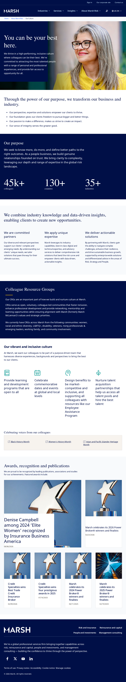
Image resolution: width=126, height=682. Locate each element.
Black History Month (20, 441)
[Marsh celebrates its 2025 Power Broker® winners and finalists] (109, 566)
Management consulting (110, 632)
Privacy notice (23, 668)
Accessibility (35, 668)
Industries (43, 10)
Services (58, 10)
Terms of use (10, 668)
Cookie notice (48, 668)
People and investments (84, 632)
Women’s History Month (59, 441)
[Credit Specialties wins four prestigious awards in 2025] (48, 566)
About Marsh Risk (89, 10)
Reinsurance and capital (111, 627)
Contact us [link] (119, 2)
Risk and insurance (87, 627)
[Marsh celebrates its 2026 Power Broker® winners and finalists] (103, 498)
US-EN (116, 11)
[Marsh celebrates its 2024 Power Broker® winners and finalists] (78, 566)
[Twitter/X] (15, 659)
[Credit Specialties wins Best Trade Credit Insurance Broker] (17, 566)
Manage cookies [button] (63, 668)
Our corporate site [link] (103, 2)
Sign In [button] (89, 2)
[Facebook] (7, 659)
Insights (71, 10)
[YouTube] (23, 659)
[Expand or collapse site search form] (106, 11)
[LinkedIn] (31, 659)
